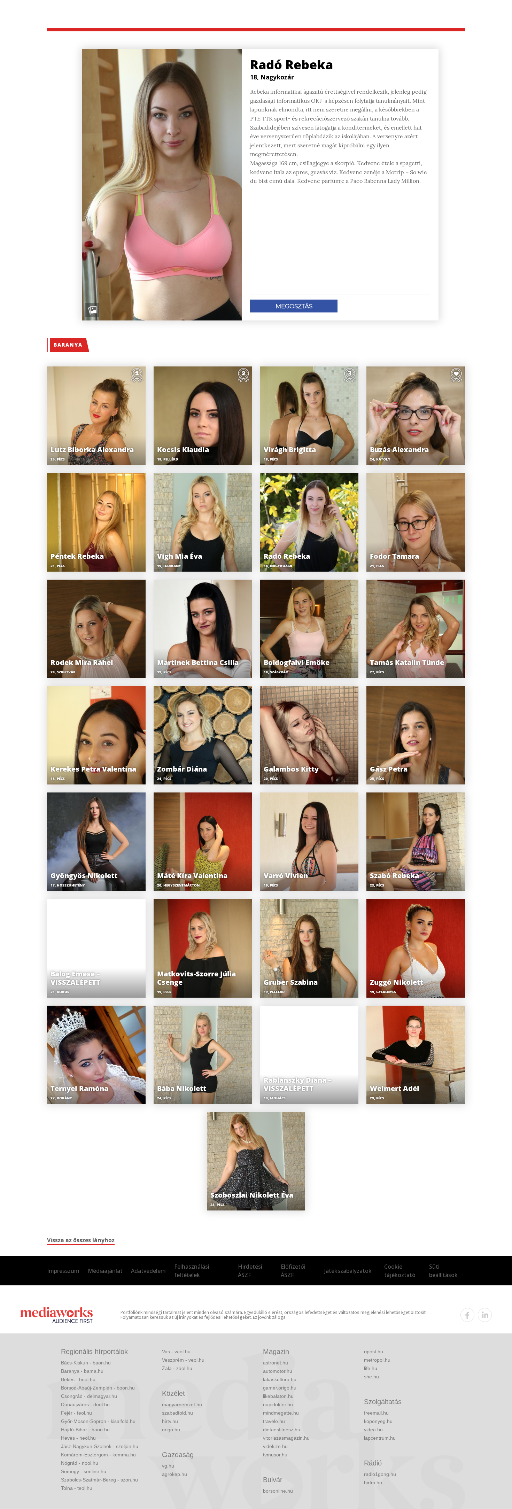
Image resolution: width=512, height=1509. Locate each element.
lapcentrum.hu (380, 1438)
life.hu (370, 1368)
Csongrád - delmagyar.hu (89, 1396)
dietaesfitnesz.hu (281, 1429)
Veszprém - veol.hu (183, 1360)
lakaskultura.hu (279, 1379)
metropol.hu (377, 1360)
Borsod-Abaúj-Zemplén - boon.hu (98, 1388)
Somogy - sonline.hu (83, 1471)
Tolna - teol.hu (76, 1488)
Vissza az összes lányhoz (81, 1240)
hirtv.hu (170, 1421)
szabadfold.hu (177, 1413)
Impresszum (63, 1271)
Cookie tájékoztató (400, 1271)
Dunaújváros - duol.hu (85, 1404)
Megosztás (294, 306)
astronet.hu (275, 1362)
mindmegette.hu (281, 1413)
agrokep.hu (174, 1474)
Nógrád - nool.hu (79, 1463)
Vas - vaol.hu (176, 1351)
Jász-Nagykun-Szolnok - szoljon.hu (99, 1446)
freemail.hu (376, 1413)
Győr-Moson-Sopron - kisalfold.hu (98, 1421)
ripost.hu (373, 1351)
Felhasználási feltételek (191, 1271)
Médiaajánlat (105, 1271)
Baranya (68, 344)
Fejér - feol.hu (76, 1413)
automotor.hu (277, 1371)
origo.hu (171, 1429)
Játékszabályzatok (348, 1271)
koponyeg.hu (378, 1421)
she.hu (371, 1376)
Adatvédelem (148, 1271)
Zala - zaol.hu (177, 1368)
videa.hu (373, 1429)
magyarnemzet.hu (182, 1404)
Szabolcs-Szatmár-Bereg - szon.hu (99, 1480)
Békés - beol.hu (78, 1379)
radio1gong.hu (380, 1474)
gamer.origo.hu (279, 1388)
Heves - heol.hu (78, 1438)
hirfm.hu (373, 1482)
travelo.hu (274, 1421)
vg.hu (168, 1466)
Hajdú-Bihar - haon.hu (85, 1429)
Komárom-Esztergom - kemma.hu (98, 1454)
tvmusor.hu (275, 1454)
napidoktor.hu (278, 1404)
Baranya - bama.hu (82, 1371)
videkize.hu (275, 1446)
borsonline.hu (278, 1491)
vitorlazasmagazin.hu (286, 1438)
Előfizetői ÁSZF (293, 1271)
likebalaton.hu (278, 1396)
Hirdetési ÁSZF (250, 1271)
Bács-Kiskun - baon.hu (86, 1362)
